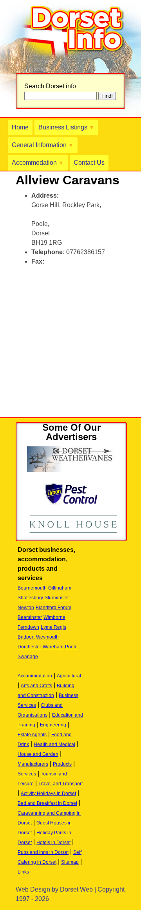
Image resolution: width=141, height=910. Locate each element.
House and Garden (38, 754)
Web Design (33, 889)
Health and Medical (54, 744)
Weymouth (47, 637)
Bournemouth (32, 588)
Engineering (53, 725)
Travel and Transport (60, 783)
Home (20, 127)
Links (23, 872)
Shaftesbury (30, 598)
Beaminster (30, 617)
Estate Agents (32, 734)
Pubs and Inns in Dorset (43, 852)
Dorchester (29, 647)
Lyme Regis (53, 627)
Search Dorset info (50, 86)
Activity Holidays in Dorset (48, 793)
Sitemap (70, 862)
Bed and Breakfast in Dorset (47, 803)
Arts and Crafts (36, 685)
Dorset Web (76, 889)
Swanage (28, 656)
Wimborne (54, 617)
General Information (43, 145)
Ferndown (28, 627)
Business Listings (66, 127)
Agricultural (69, 676)
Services (27, 774)
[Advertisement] (70, 343)
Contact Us (89, 162)
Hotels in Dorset (53, 842)
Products (62, 764)
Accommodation (38, 162)
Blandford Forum (53, 607)
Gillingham (59, 588)
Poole (71, 647)
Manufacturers (33, 764)
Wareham (53, 647)
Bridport (26, 637)
